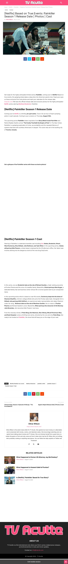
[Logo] (34, 535)
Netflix (10, 7)
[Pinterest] (33, 59)
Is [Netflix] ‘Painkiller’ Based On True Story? (32, 477)
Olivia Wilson (9, 19)
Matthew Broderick (30, 383)
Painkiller (16, 7)
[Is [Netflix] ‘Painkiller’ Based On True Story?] (9, 481)
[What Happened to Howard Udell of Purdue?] (9, 470)
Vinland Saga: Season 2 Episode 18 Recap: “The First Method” (18, 405)
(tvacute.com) (8, 101)
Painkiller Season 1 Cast (10, 386)
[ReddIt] (42, 59)
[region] (34, 78)
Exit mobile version (34, 562)
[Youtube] (38, 444)
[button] (7, 2)
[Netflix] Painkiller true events (17, 383)
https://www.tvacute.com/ (34, 426)
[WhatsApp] (38, 59)
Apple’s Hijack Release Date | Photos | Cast (51, 404)
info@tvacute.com (37, 550)
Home (5, 7)
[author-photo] (34, 421)
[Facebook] (25, 59)
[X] (29, 59)
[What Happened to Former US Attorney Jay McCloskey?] (9, 460)
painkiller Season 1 (51, 383)
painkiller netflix (41, 383)
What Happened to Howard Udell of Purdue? (32, 467)
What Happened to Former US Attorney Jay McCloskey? (37, 457)
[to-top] (66, 561)
